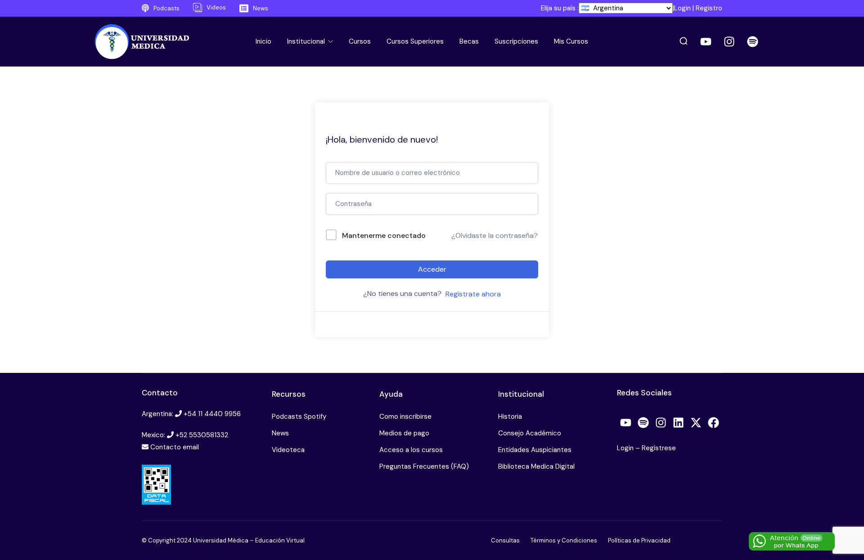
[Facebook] (713, 423)
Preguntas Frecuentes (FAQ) (424, 466)
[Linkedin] (678, 423)
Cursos (360, 41)
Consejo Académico (529, 433)
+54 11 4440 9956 (212, 413)
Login (682, 8)
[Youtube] (706, 41)
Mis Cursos (571, 41)
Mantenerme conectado (384, 235)
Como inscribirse (405, 416)
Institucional (307, 41)
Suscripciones (516, 41)
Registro (709, 8)
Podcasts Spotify (299, 416)
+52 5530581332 (202, 434)
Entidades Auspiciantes (535, 449)
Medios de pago (404, 433)
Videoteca (288, 449)
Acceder (432, 269)
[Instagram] (729, 41)
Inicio (263, 41)
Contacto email (174, 447)
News (280, 433)
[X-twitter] (696, 423)
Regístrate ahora (473, 294)
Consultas (505, 540)
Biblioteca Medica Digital (536, 466)
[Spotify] (753, 41)
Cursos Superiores (415, 41)
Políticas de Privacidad (639, 540)
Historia (510, 416)
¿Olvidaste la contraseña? (494, 235)
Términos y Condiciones (564, 540)
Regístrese (659, 448)
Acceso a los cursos (411, 449)
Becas (469, 41)
